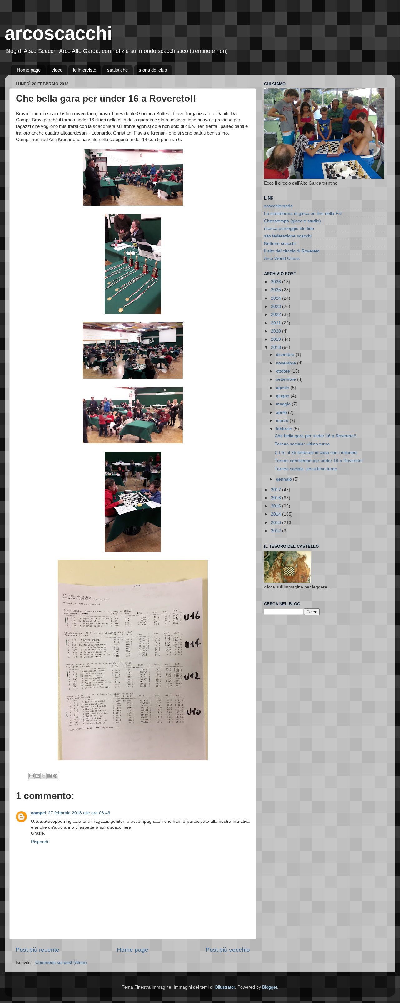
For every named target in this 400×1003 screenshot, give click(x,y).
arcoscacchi (58, 33)
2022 (276, 314)
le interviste (84, 70)
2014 (276, 514)
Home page (29, 70)
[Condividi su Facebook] (49, 776)
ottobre (283, 371)
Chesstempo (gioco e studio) (292, 221)
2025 (276, 290)
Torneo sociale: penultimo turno (306, 468)
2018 (276, 347)
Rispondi (39, 841)
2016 (276, 498)
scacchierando (278, 206)
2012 (276, 530)
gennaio (284, 479)
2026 (276, 281)
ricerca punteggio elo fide (289, 228)
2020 (276, 331)
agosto (283, 387)
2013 (276, 522)
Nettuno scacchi (280, 243)
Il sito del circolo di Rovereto (292, 251)
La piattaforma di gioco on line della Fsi (303, 213)
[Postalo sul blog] (37, 776)
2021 (276, 323)
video (57, 70)
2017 (276, 489)
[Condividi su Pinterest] (55, 776)
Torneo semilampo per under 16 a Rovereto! (319, 460)
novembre (286, 363)
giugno (283, 396)
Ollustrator (225, 987)
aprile (282, 412)
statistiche (117, 70)
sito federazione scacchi (288, 236)
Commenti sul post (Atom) (61, 962)
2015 (276, 506)
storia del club (153, 70)
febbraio (284, 428)
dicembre (286, 354)
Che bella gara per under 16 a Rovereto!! (315, 436)
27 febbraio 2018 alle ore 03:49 (79, 813)
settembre (286, 379)
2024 (276, 298)
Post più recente (37, 949)
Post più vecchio (228, 949)
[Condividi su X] (43, 776)
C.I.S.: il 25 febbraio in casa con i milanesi (316, 452)
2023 (276, 306)
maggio (284, 404)
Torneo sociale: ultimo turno (302, 444)
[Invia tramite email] (31, 776)
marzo (283, 420)
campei (38, 813)
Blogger (269, 987)
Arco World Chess (282, 258)
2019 (276, 339)
